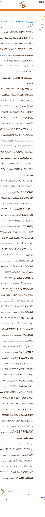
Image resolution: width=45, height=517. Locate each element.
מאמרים (11, 10)
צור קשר (8, 10)
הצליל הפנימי (30, 10)
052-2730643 (33, 494)
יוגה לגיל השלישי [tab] (42, 29)
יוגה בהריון (43, 27)
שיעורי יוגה (25, 10)
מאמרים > (43, 11)
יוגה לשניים (31, 11)
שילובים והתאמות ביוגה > (39, 11)
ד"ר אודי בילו (34, 10)
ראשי (43, 10)
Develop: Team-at (8, 499)
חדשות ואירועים (39, 10)
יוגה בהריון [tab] (43, 24)
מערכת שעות (15, 10)
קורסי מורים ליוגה (20, 10)
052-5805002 (23, 493)
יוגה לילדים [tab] (43, 31)
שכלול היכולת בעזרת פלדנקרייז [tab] (41, 33)
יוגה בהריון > (34, 11)
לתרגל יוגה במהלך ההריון (4, 55)
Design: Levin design (2, 499)
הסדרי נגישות (43, 497)
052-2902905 (35, 495)
